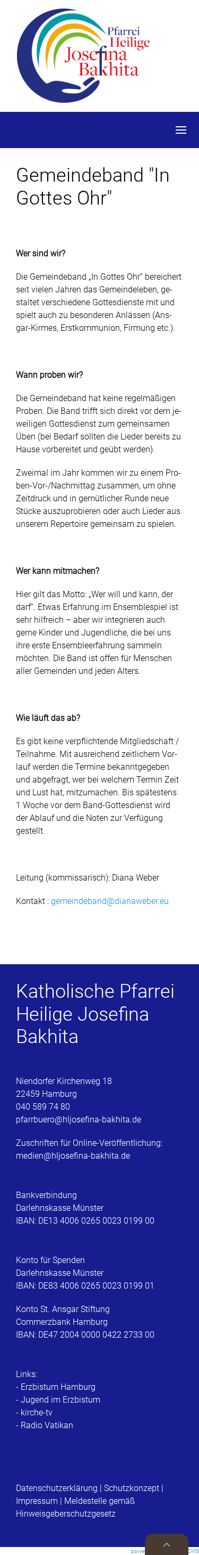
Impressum (37, 1501)
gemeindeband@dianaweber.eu (110, 901)
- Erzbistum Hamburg (56, 1387)
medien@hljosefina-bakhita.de (74, 1156)
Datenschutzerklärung (58, 1488)
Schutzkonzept (131, 1488)
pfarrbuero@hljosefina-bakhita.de (78, 1119)
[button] (181, 130)
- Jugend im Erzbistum (58, 1400)
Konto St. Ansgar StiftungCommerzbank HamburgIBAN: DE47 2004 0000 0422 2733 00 (85, 1322)
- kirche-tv (34, 1412)
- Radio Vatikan (44, 1425)
